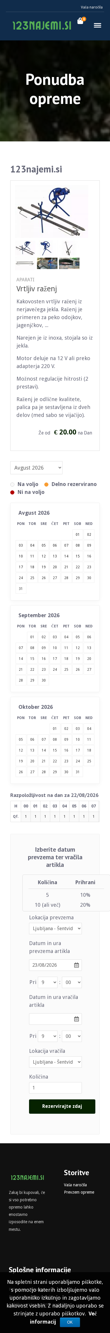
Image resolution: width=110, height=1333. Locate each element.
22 (32, 670)
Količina (38, 1077)
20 (89, 659)
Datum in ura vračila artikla (53, 1001)
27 (55, 578)
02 (44, 637)
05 (78, 637)
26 (44, 578)
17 (55, 659)
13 (89, 648)
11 (66, 648)
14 (21, 659)
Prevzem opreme (79, 1192)
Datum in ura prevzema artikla (49, 947)
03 (55, 637)
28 (66, 578)
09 (44, 648)
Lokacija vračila (47, 1051)
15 (32, 659)
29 (78, 578)
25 (32, 578)
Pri (32, 982)
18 (66, 659)
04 (66, 637)
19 (78, 659)
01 (32, 637)
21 (21, 670)
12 (78, 648)
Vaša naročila (92, 7)
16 (44, 659)
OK (70, 1322)
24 (21, 578)
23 (89, 567)
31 (21, 589)
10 (55, 648)
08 (32, 648)
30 (89, 578)
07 (21, 648)
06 (89, 637)
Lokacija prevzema (51, 917)
